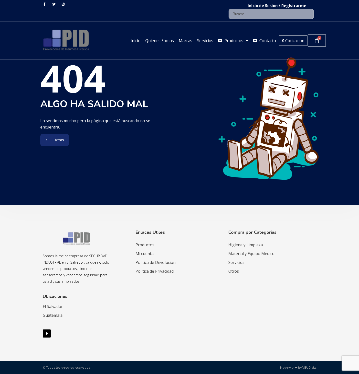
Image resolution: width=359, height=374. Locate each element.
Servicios (236, 262)
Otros (233, 271)
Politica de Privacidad (155, 271)
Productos (145, 244)
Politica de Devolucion (156, 262)
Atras (58, 140)
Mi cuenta (145, 253)
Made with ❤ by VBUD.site (298, 368)
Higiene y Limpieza (245, 244)
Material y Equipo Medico (251, 253)
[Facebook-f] (47, 333)
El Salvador (53, 306)
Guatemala (53, 315)
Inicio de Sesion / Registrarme (277, 5)
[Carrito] (317, 41)
